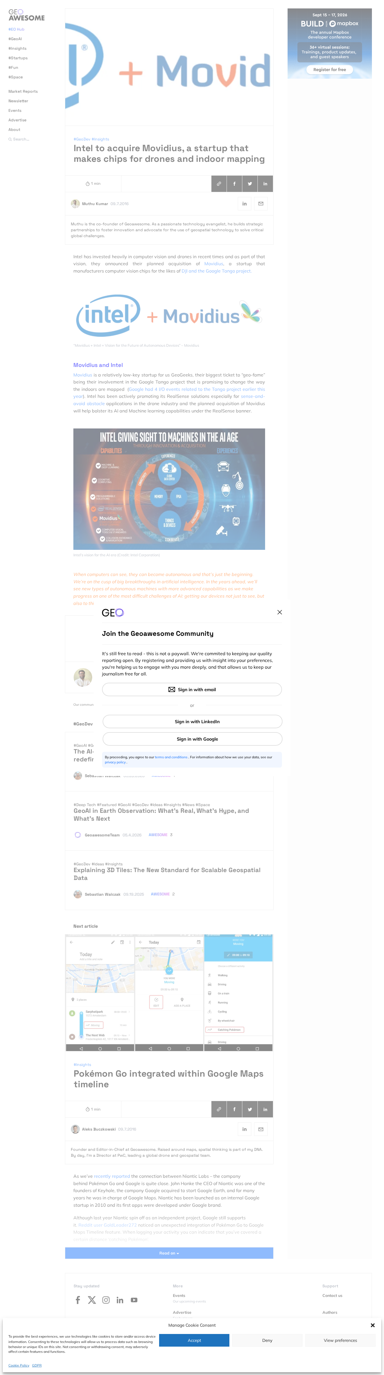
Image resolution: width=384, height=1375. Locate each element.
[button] (373, 1325)
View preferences (340, 1340)
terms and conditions (171, 757)
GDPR (37, 1365)
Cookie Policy (18, 1365)
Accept (194, 1340)
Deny (267, 1340)
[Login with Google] (193, 739)
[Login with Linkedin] (193, 721)
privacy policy (116, 762)
